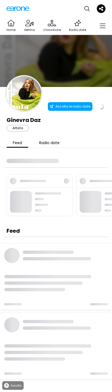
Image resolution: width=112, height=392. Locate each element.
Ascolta (16, 386)
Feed (17, 142)
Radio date (49, 142)
